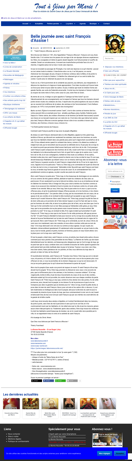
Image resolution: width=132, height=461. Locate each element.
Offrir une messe (10, 113)
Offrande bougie (10, 128)
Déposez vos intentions (114, 67)
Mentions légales (14, 439)
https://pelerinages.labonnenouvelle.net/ (47, 348)
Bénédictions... (110, 105)
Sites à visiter (13, 436)
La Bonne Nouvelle (55, 439)
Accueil (25, 24)
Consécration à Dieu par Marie (11, 414)
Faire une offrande (111, 71)
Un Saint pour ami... (112, 93)
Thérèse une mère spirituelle (115, 84)
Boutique (93, 24)
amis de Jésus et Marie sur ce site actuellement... (21, 18)
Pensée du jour (110, 114)
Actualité (36, 48)
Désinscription (116, 184)
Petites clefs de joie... (112, 101)
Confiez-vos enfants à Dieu (15, 96)
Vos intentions (9, 92)
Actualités (39, 24)
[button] (36, 380)
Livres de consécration (13, 67)
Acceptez (120, 453)
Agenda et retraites (11, 84)
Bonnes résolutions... (112, 109)
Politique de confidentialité (18, 441)
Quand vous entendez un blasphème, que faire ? (107, 414)
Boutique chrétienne (12, 104)
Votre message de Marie (113, 97)
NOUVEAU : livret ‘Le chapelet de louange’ (69, 414)
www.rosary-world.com (39, 346)
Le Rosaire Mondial (11, 71)
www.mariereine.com (38, 343)
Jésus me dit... (110, 88)
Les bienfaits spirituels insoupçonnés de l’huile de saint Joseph (88, 414)
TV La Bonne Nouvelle (57, 437)
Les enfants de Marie (12, 117)
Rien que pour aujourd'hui (114, 80)
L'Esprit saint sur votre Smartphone (62, 434)
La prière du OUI (110, 122)
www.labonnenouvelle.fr (39, 341)
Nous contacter (14, 434)
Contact (106, 24)
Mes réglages (104, 453)
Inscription (116, 181)
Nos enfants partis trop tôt (14, 100)
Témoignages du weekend (14, 109)
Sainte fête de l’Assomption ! (30, 414)
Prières (7, 88)
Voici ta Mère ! (9, 63)
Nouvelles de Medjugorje (14, 75)
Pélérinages (8, 79)
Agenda (83, 24)
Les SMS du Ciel (110, 118)
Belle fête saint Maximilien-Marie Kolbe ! (50, 414)
